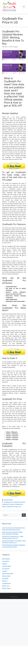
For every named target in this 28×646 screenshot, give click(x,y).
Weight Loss (5, 585)
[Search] (24, 515)
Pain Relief (5, 578)
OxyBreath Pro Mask (8, 504)
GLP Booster (5, 568)
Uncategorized (6, 583)
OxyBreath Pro (8, 502)
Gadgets (4, 563)
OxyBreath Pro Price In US (13, 506)
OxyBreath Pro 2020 (19, 502)
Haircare (4, 571)
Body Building (6, 558)
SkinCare (4, 581)
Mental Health (6, 576)
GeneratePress (14, 596)
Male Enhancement (7, 573)
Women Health (6, 588)
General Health (8, 500)
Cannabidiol (5, 561)
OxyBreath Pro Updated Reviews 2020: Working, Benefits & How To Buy (13, 37)
